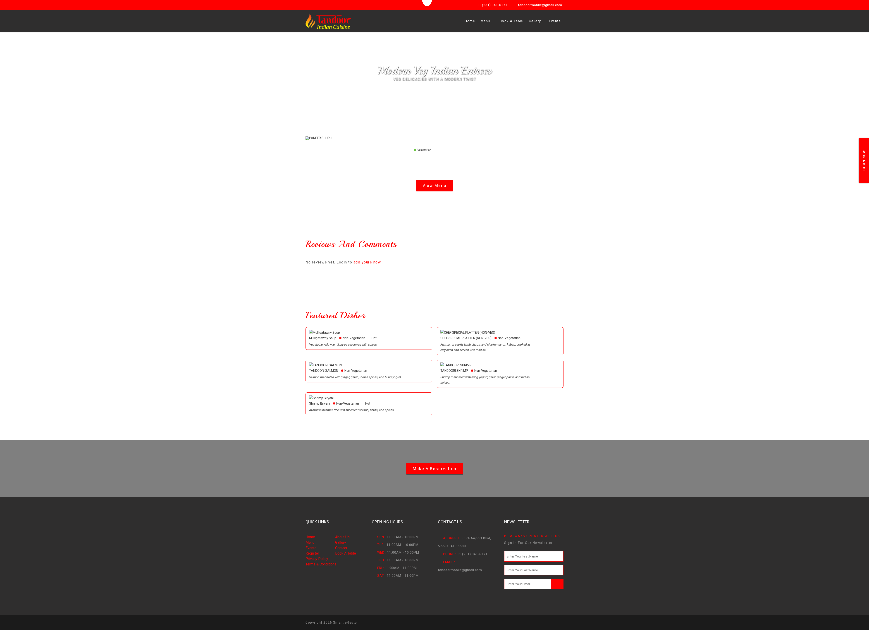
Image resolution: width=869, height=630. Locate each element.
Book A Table (511, 21)
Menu (485, 21)
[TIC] (328, 21)
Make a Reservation (434, 468)
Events (555, 21)
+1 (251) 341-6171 (492, 5)
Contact (341, 548)
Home (470, 21)
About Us (342, 537)
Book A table (345, 553)
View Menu (434, 185)
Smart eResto (345, 622)
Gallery (535, 21)
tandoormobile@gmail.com (540, 5)
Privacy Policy (317, 559)
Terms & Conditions (321, 564)
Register (312, 553)
